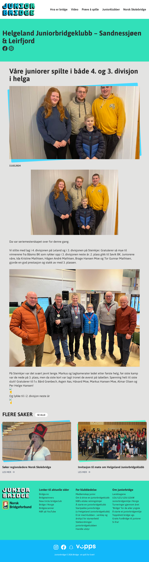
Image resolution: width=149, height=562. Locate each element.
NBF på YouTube (47, 511)
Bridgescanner (46, 508)
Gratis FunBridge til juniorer (126, 518)
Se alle (41, 415)
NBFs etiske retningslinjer (89, 501)
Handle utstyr (83, 529)
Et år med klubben (85, 515)
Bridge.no (44, 494)
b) (109, 511)
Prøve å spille (90, 9)
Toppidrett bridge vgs (123, 515)
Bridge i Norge (46, 504)
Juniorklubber (111, 9)
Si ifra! (115, 522)
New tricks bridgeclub (50, 501)
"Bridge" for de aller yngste (126, 508)
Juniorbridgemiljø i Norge (125, 501)
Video (74, 9)
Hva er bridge (59, 9)
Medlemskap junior (85, 494)
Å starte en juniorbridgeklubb (91, 504)
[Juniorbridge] (18, 9)
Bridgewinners (46, 497)
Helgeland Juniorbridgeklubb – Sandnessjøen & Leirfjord (71, 37)
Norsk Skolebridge (134, 9)
